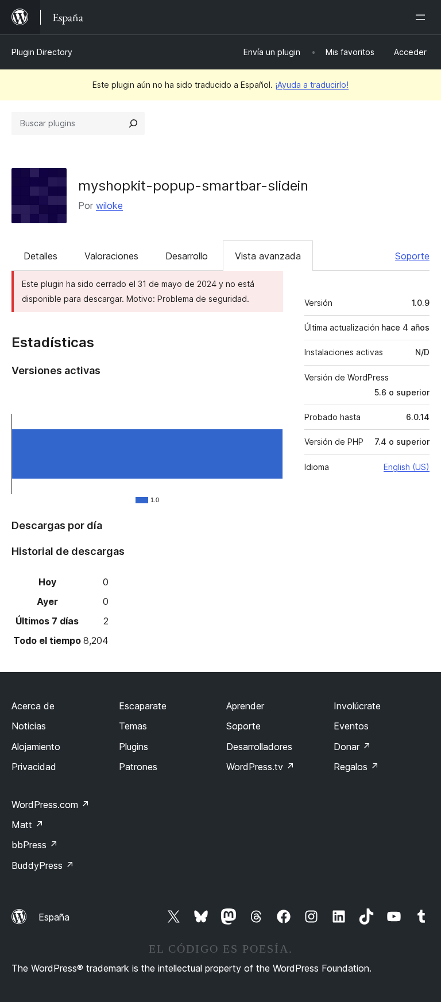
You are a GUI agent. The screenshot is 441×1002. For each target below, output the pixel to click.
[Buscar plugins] (133, 123)
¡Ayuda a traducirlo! (312, 85)
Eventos (351, 726)
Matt (27, 824)
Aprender (245, 706)
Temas (133, 726)
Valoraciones (111, 256)
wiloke (109, 205)
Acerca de (33, 706)
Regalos (356, 766)
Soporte (412, 256)
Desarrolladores (259, 746)
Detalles (40, 256)
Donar (352, 746)
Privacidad (33, 766)
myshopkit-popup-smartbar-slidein (193, 185)
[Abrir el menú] (422, 17)
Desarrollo (186, 256)
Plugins (133, 746)
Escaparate (143, 706)
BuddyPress (42, 865)
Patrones (138, 766)
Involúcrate (357, 706)
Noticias (28, 726)
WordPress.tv (260, 766)
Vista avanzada (268, 256)
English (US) (407, 467)
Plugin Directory (41, 52)
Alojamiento (35, 746)
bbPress (34, 844)
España (53, 917)
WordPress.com (50, 804)
